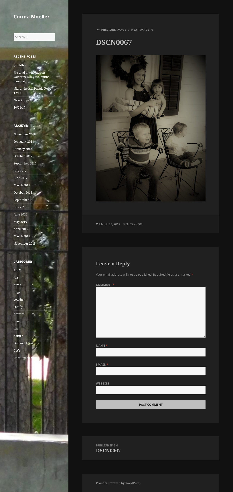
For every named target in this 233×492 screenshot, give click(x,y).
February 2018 (24, 142)
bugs (17, 292)
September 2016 (25, 200)
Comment (105, 285)
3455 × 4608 (134, 224)
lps (16, 329)
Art (16, 278)
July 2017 (20, 171)
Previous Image (113, 30)
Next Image (140, 30)
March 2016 (22, 236)
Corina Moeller (32, 16)
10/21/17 (19, 107)
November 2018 (25, 134)
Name (102, 346)
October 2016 (23, 193)
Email (102, 364)
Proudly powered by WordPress (118, 483)
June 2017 (20, 178)
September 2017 (25, 163)
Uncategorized (24, 358)
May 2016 (20, 222)
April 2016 (21, 229)
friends (19, 321)
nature (18, 336)
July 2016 (20, 207)
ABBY (17, 270)
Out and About (24, 343)
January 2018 (23, 149)
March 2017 (22, 185)
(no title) (20, 65)
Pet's (17, 350)
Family (18, 307)
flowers (19, 314)
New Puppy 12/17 (26, 100)
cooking (19, 299)
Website (102, 383)
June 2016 (20, 214)
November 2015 (25, 244)
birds (17, 285)
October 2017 (23, 156)
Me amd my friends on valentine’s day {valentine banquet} (32, 76)
